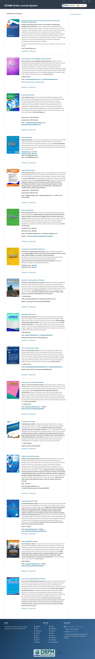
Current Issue (32, 51)
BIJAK (37, 628)
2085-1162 (34, 265)
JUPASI (52, 626)
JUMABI (37, 637)
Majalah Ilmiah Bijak (27, 137)
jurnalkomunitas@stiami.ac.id (33, 79)
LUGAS (52, 633)
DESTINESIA (39, 631)
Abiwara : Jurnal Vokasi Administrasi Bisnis (32, 382)
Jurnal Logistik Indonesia (28, 95)
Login (89, 1)
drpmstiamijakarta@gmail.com (76, 626)
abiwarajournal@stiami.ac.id (32, 406)
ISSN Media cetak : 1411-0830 (29, 151)
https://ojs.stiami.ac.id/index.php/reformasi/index (40, 236)
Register (84, 1)
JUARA (37, 635)
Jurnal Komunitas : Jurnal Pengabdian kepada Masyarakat (36, 58)
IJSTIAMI (38, 633)
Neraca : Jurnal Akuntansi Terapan (30, 348)
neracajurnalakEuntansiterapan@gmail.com (36, 366)
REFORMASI (53, 640)
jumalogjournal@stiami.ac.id (32, 564)
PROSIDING (53, 637)
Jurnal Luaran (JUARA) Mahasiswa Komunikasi (33, 578)
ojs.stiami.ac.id (73, 631)
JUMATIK (38, 642)
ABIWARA (38, 626)
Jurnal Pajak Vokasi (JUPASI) (29, 314)
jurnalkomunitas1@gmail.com (50, 79)
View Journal (25, 51)
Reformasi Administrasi (28, 210)
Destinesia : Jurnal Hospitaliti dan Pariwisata (33, 280)
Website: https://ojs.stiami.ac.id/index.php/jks (33, 82)
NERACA (52, 635)
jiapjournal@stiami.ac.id (31, 529)
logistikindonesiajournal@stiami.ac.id (31, 124)
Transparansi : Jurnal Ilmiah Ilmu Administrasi (33, 249)
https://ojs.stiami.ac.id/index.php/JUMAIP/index (34, 531)
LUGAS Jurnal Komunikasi (28, 170)
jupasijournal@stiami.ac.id (32, 335)
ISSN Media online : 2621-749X (29, 153)
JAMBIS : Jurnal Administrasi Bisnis (30, 456)
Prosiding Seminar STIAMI (28, 421)
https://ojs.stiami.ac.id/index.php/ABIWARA (33, 408)
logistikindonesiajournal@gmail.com (35, 122)
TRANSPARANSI (54, 642)
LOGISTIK (52, 631)
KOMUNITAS (53, 628)
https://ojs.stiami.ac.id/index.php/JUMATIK (33, 565)
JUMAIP (37, 640)
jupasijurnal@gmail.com (46, 335)
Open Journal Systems (76, 14)
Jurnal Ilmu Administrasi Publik (30, 501)
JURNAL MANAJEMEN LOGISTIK (30, 541)
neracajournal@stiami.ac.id (55, 366)
